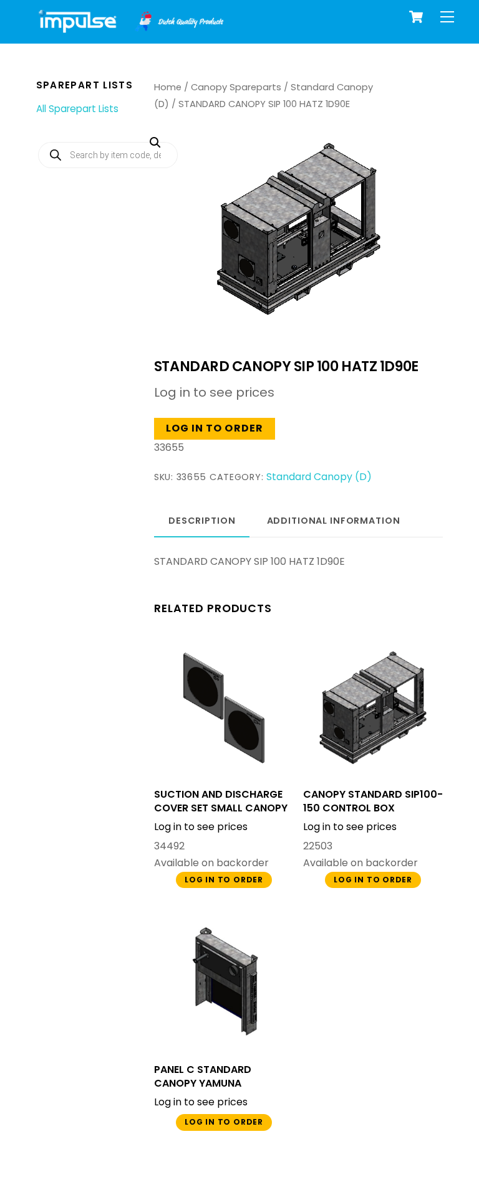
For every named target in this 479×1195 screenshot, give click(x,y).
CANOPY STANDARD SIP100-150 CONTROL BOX (373, 801)
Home (167, 87)
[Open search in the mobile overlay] (108, 155)
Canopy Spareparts (236, 87)
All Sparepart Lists (77, 108)
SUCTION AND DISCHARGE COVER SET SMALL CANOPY (221, 801)
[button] (288, 196)
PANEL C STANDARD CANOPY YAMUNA (202, 1076)
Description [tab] (202, 520)
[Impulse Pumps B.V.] (129, 27)
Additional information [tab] (333, 520)
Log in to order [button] (214, 428)
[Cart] (416, 16)
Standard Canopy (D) (319, 477)
